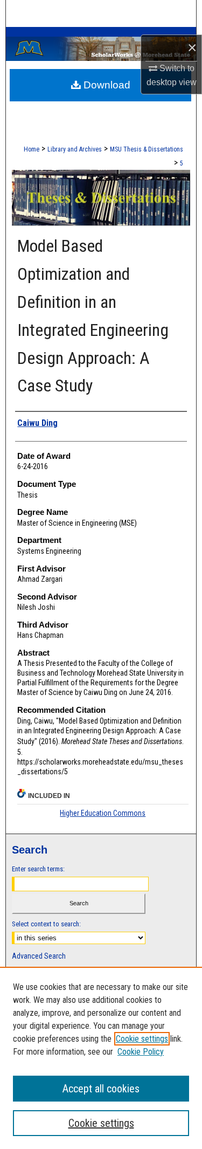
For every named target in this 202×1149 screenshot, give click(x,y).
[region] (101, 1058)
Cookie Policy (140, 1052)
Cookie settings (142, 1039)
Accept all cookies (101, 1088)
